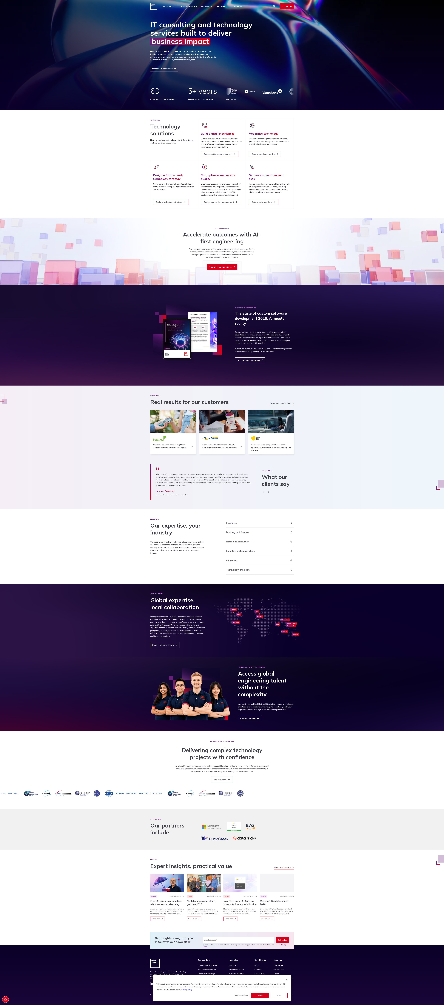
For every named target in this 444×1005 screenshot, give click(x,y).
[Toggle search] (274, 6)
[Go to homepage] (153, 6)
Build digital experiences (207, 969)
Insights (257, 965)
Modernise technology (206, 974)
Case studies (259, 974)
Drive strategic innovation (207, 965)
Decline (278, 995)
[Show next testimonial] (268, 492)
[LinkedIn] (151, 984)
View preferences (241, 995)
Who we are (278, 965)
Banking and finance (236, 969)
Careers (276, 974)
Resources (258, 969)
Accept (260, 995)
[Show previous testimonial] (263, 492)
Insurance (232, 965)
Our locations (279, 969)
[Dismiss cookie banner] (287, 979)
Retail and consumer (236, 974)
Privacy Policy (187, 990)
